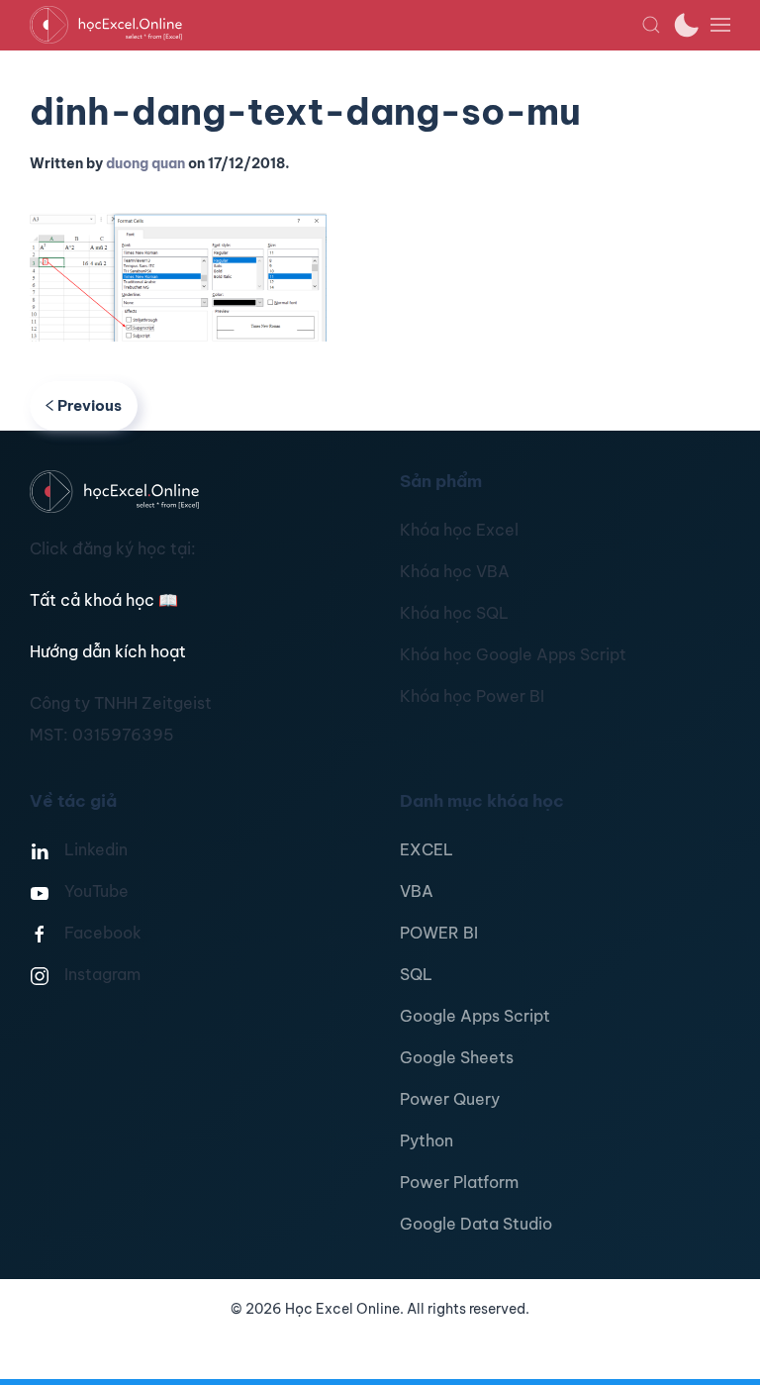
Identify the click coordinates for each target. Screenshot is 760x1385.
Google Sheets (457, 1057)
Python (426, 1140)
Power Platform (459, 1182)
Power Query (450, 1099)
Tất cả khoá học (104, 600)
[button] (651, 24)
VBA (416, 891)
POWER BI (439, 932)
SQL (416, 974)
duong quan (145, 163)
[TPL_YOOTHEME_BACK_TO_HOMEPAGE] (335, 24)
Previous (89, 405)
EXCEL (426, 849)
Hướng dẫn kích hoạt (108, 651)
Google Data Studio (476, 1224)
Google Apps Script (475, 1016)
